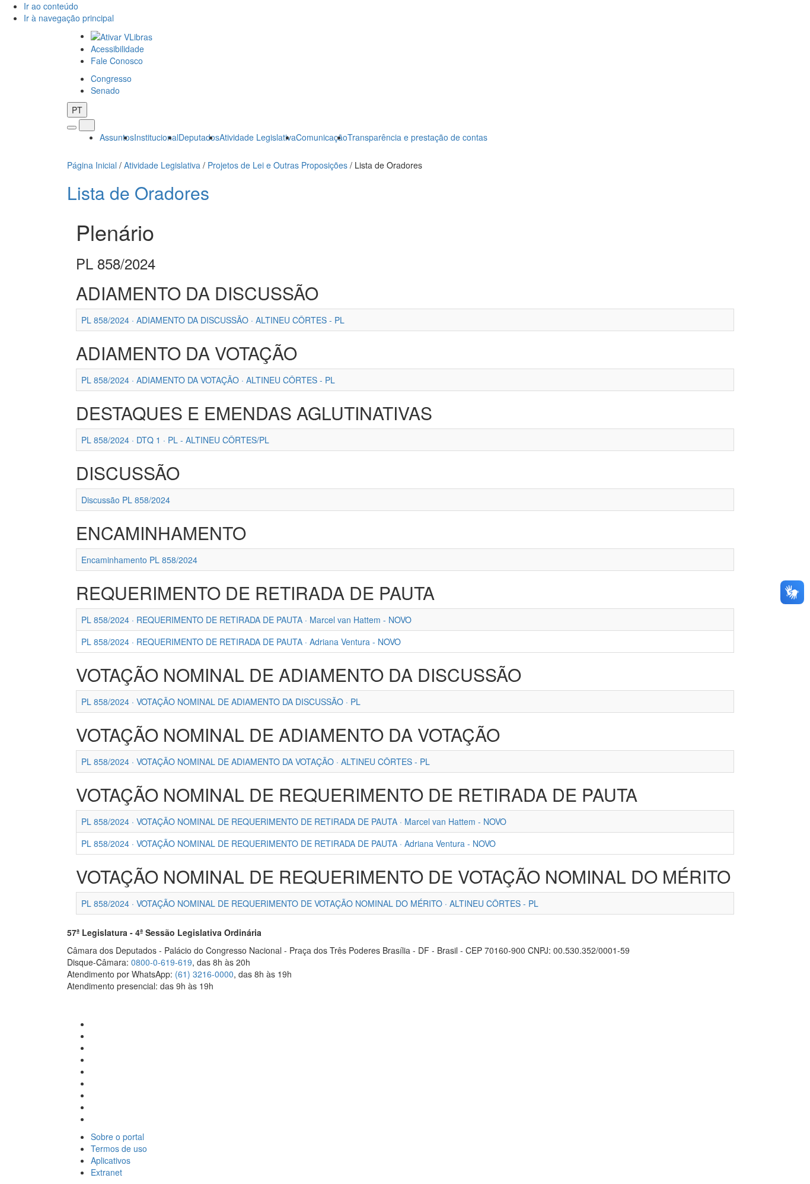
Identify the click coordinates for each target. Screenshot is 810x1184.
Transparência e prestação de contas (417, 137)
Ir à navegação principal (69, 18)
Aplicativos (110, 1160)
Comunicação (321, 137)
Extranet (106, 1172)
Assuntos (117, 137)
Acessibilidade (117, 49)
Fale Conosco (117, 60)
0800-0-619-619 (161, 962)
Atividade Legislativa (257, 137)
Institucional (156, 137)
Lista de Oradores (138, 192)
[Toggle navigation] (71, 127)
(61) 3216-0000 (204, 974)
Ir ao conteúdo (51, 6)
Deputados (198, 137)
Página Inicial (92, 165)
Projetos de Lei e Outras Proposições (277, 165)
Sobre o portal (117, 1136)
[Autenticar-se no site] (739, 1001)
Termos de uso (119, 1148)
